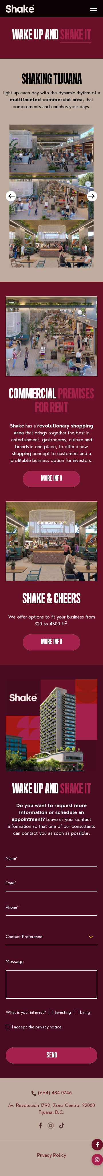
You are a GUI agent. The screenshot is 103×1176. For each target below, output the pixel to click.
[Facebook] (97, 1144)
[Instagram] (97, 1159)
